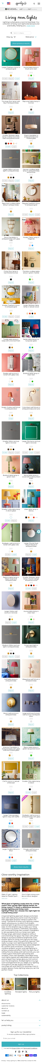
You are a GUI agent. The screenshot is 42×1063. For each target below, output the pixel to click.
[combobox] (8, 4)
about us (5, 1008)
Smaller (5, 78)
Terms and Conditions (30, 1048)
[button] (11, 37)
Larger (17, 78)
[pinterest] (23, 1052)
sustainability (6, 1015)
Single (11, 418)
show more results (21, 867)
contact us (5, 1011)
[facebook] (16, 1052)
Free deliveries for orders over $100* (21, 9)
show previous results (21, 43)
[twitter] (26, 1052)
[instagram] (19, 1052)
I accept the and (20, 1048)
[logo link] (21, 3)
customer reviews (8, 1006)
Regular (11, 78)
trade (3, 1013)
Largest (37, 452)
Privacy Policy (16, 1048)
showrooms (6, 1003)
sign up (21, 1044)
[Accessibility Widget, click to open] (39, 531)
